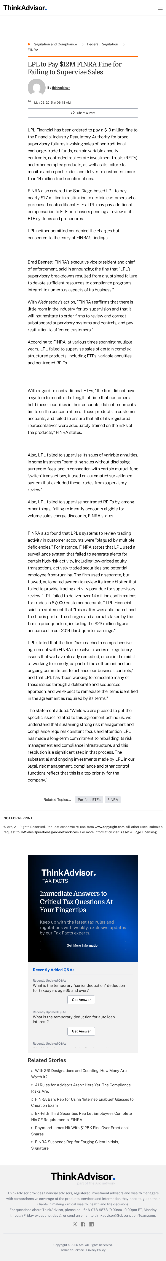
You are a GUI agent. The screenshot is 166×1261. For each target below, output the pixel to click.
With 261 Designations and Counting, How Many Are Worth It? (79, 1073)
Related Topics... (57, 800)
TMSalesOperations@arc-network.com (49, 832)
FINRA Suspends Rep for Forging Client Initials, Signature (75, 1145)
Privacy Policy (95, 1250)
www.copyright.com (109, 827)
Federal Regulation (102, 44)
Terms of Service (72, 1250)
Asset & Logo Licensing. (138, 832)
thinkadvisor (61, 87)
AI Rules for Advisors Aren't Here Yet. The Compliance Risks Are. (81, 1088)
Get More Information (83, 945)
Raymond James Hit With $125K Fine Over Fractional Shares (80, 1130)
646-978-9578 (95, 1210)
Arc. (81, 1245)
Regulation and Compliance (55, 44)
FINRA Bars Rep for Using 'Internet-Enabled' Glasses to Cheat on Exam (82, 1102)
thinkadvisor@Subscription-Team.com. (125, 1215)
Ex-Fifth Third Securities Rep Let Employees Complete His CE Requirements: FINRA (81, 1116)
